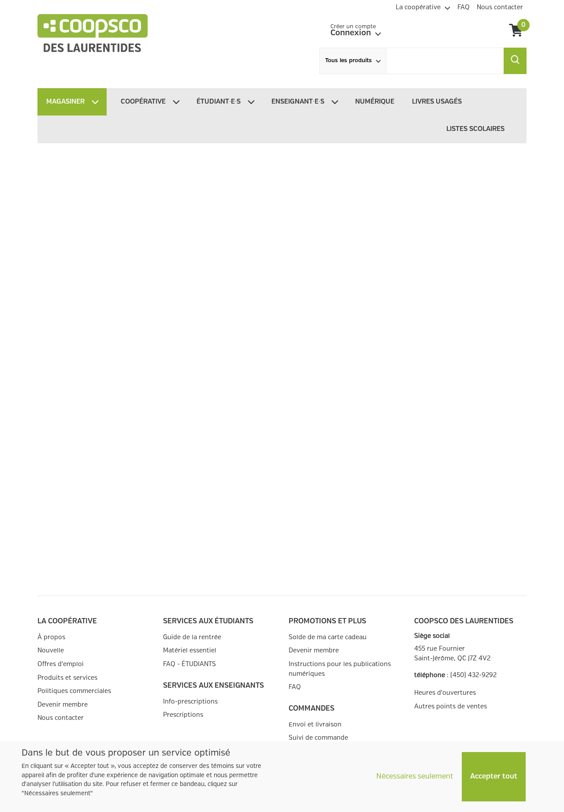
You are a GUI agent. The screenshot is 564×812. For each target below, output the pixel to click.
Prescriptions (183, 714)
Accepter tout (493, 776)
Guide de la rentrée (192, 637)
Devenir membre (62, 704)
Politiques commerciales (74, 691)
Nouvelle (50, 650)
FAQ (295, 687)
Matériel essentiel (189, 650)
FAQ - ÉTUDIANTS (189, 664)
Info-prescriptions (190, 701)
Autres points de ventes (450, 706)
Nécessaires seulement (414, 776)
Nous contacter (60, 718)
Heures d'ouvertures (445, 692)
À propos (51, 637)
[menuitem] (423, 6)
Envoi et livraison (315, 724)
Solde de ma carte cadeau (328, 637)
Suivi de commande (318, 737)
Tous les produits (348, 60)
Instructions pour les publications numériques (340, 669)
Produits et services (67, 677)
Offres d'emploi (60, 664)
